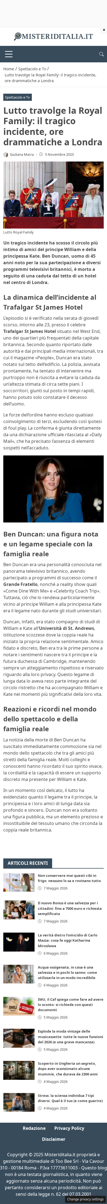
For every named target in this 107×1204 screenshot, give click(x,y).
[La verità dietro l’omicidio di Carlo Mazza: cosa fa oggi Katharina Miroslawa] (19, 942)
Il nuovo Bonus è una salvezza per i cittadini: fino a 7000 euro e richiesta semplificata (70, 908)
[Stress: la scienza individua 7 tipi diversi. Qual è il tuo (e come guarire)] (19, 1102)
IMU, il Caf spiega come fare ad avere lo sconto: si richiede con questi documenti (70, 1004)
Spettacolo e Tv (17, 97)
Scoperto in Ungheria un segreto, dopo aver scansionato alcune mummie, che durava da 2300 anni (68, 1068)
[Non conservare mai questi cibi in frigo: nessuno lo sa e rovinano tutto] (19, 882)
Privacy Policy (69, 1128)
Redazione (34, 1128)
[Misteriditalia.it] (53, 36)
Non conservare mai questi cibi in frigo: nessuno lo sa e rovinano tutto (69, 878)
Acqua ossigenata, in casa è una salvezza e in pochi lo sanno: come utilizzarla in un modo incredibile (67, 972)
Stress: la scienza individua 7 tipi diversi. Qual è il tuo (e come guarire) (70, 1098)
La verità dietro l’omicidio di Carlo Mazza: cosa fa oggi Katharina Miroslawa (67, 940)
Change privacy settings (85, 1199)
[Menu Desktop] (8, 54)
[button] (101, 54)
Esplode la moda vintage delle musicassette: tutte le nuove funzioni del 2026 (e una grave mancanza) (70, 1036)
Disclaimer (53, 1139)
